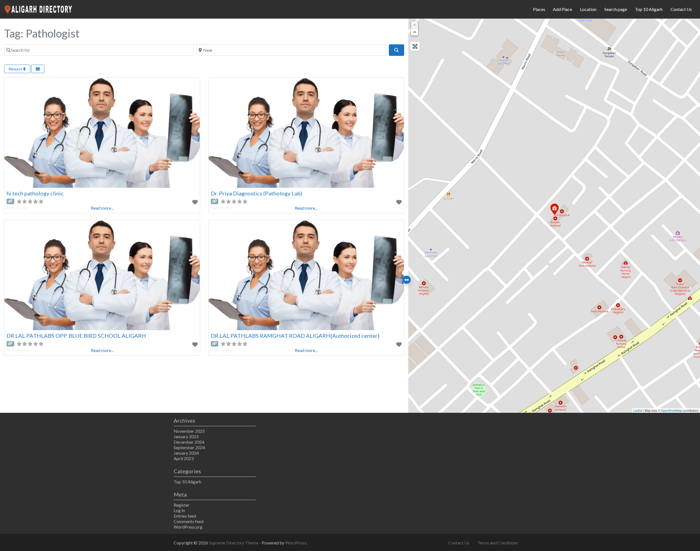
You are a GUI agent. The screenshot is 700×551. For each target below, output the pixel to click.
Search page (615, 9)
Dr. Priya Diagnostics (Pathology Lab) (256, 193)
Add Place (562, 9)
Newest (16, 69)
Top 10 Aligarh (649, 9)
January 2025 (186, 436)
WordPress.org (188, 526)
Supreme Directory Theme (234, 542)
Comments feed (188, 521)
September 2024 (189, 447)
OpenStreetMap (671, 410)
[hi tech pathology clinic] (554, 209)
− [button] (414, 32)
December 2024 (189, 442)
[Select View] (37, 69)
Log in (179, 510)
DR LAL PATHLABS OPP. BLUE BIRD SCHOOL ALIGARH (76, 335)
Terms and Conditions (497, 542)
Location (588, 9)
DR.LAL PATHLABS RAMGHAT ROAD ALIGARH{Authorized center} (295, 335)
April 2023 (184, 458)
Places (539, 9)
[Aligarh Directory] (38, 8)
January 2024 (186, 452)
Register (181, 504)
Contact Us (681, 9)
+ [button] (414, 25)
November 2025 (189, 431)
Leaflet (637, 410)
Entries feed (185, 515)
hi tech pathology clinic (35, 193)
